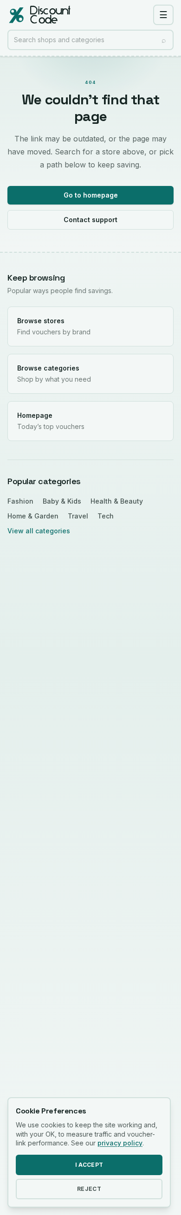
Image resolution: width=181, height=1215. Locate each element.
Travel (78, 516)
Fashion (20, 501)
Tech (105, 516)
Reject (89, 1188)
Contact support (90, 220)
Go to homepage (91, 195)
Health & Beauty (116, 501)
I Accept (89, 1164)
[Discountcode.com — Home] (39, 15)
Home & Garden (32, 516)
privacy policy (119, 1143)
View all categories (38, 531)
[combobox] (90, 40)
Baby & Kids (62, 501)
